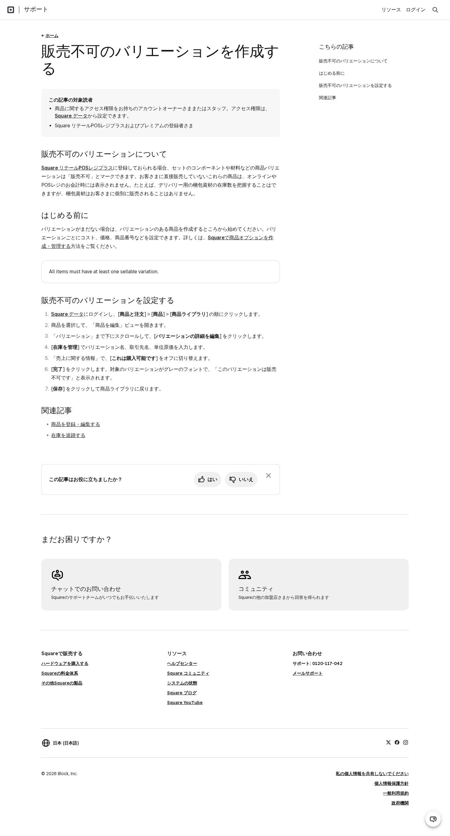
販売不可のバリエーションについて (353, 60)
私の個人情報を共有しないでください (372, 773)
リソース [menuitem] (391, 10)
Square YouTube (185, 702)
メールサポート (308, 673)
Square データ (71, 116)
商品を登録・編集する (75, 424)
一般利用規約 (396, 793)
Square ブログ (182, 692)
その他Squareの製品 (61, 683)
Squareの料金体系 (59, 673)
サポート (36, 9)
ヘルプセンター (182, 663)
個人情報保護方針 (391, 783)
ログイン (416, 10)
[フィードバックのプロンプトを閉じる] (268, 475)
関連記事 (327, 97)
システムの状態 (182, 683)
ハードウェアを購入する (64, 663)
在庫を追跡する (68, 435)
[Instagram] (406, 742)
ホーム (52, 35)
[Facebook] (397, 742)
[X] (388, 742)
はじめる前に (332, 73)
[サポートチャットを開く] (433, 819)
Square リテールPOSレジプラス (77, 168)
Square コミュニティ (188, 673)
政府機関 (400, 803)
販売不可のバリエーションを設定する (355, 85)
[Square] (10, 9)
